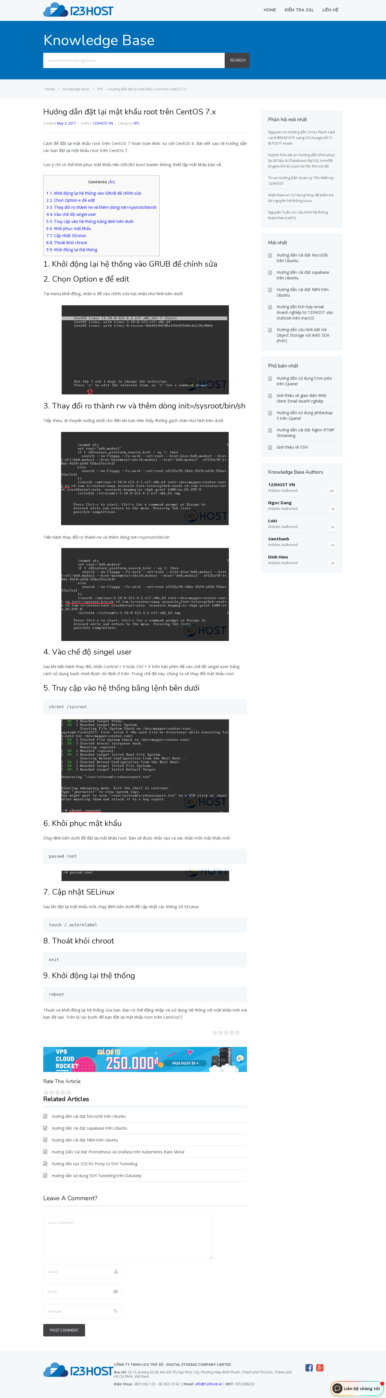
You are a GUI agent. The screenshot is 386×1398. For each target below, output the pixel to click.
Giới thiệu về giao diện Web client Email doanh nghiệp (301, 398)
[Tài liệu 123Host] (78, 15)
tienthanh (278, 539)
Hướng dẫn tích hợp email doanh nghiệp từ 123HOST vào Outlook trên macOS (305, 312)
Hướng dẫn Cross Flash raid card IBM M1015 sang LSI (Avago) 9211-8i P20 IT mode (301, 137)
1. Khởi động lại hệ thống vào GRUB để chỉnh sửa (93, 193)
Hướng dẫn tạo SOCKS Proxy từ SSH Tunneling (94, 1163)
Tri (270, 177)
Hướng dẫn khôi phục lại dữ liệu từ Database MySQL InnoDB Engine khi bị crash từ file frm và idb (301, 160)
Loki (272, 520)
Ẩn (111, 181)
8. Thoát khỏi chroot (66, 242)
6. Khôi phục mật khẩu (68, 228)
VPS (136, 123)
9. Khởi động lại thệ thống (71, 249)
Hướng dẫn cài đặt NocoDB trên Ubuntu (89, 1116)
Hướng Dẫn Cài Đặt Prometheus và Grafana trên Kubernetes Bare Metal (118, 1152)
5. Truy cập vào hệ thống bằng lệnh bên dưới (89, 221)
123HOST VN (103, 123)
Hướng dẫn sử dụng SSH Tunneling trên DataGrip (97, 1175)
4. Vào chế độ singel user (71, 214)
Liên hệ (330, 10)
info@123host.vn (208, 1384)
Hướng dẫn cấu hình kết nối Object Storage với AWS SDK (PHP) (303, 335)
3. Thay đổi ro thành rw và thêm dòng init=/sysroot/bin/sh (101, 207)
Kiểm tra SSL (299, 10)
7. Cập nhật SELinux (66, 235)
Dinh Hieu (278, 557)
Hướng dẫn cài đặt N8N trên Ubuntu (85, 1140)
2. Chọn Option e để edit (70, 200)
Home (270, 10)
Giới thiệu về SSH (292, 447)
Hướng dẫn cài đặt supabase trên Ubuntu (89, 1128)
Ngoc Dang (280, 502)
